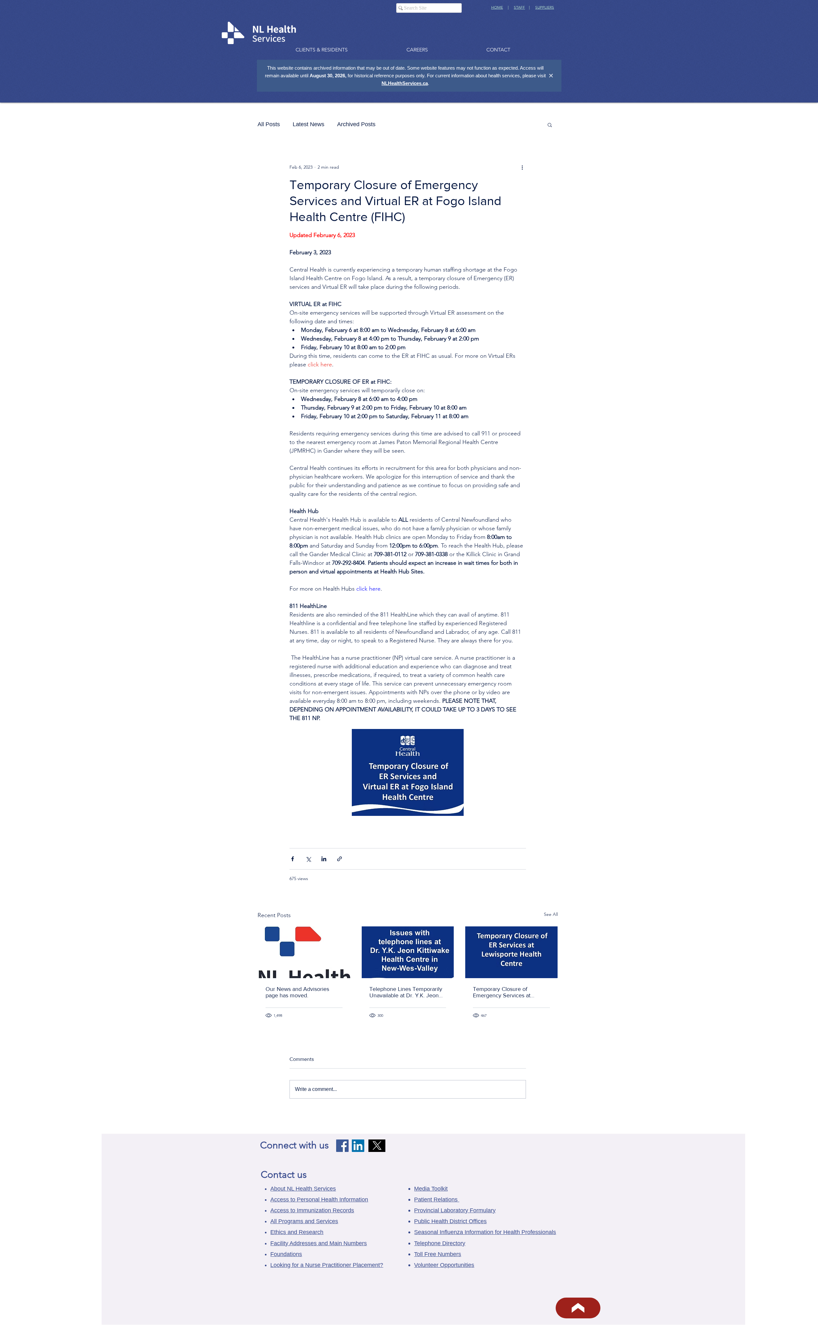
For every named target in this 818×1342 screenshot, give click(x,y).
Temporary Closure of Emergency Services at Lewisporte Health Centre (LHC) (504, 992)
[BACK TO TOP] (578, 1308)
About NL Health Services (303, 1188)
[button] (550, 124)
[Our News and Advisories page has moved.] (304, 952)
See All (551, 914)
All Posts (269, 124)
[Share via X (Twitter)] (308, 859)
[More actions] (522, 167)
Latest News (308, 124)
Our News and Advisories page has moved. (297, 992)
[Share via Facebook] (292, 859)
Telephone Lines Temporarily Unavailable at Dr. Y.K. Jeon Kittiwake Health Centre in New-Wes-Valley (405, 992)
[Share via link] (339, 859)
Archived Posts (356, 124)
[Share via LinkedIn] (324, 859)
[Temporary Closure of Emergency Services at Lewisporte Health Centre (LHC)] (511, 952)
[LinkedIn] (358, 1145)
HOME (497, 7)
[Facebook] (342, 1145)
